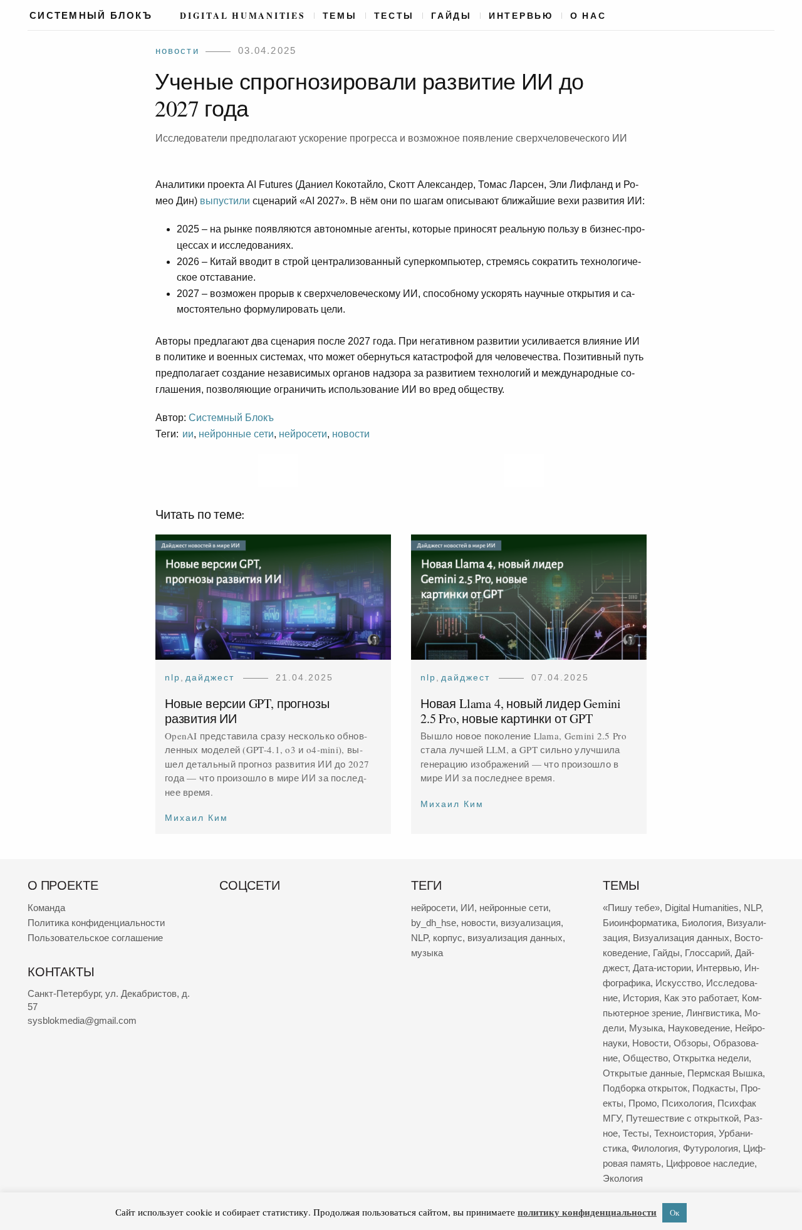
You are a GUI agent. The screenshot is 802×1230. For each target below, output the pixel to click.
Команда (46, 907)
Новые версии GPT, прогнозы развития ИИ (247, 710)
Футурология (710, 1148)
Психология (687, 1103)
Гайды (451, 15)
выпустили (225, 200)
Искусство (678, 982)
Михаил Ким (196, 818)
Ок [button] (674, 1212)
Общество (645, 1058)
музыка (427, 952)
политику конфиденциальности (587, 1212)
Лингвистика (712, 1013)
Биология (702, 922)
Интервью (521, 15)
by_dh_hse (433, 922)
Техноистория (684, 1133)
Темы (340, 15)
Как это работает (700, 998)
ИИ (188, 434)
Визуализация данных (681, 937)
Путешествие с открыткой (682, 1118)
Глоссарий (707, 952)
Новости (177, 50)
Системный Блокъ (231, 417)
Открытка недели (711, 1058)
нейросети (303, 434)
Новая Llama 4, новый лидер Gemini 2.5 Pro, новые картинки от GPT (520, 710)
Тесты (394, 15)
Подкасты (714, 1088)
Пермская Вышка (725, 1073)
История (641, 998)
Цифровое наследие (710, 1163)
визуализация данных (515, 937)
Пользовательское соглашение (95, 937)
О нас (588, 15)
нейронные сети (236, 434)
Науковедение (699, 1028)
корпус (447, 937)
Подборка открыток (645, 1088)
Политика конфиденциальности (96, 922)
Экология (623, 1178)
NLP (172, 677)
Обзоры (691, 1043)
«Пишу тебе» (631, 907)
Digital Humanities (242, 15)
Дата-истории (662, 967)
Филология (655, 1148)
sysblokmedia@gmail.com (82, 1020)
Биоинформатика (640, 922)
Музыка (646, 1028)
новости (351, 434)
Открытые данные (642, 1073)
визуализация (531, 922)
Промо (642, 1103)
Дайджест (209, 677)
